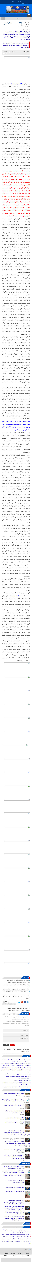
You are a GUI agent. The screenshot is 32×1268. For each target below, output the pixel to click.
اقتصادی (6, 1253)
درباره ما (22, 3)
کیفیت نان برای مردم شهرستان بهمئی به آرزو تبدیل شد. (14, 1106)
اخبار (27, 23)
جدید (27, 1227)
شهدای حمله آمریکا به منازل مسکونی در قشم (15, 1118)
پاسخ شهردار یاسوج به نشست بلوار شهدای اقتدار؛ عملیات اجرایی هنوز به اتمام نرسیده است (14, 1094)
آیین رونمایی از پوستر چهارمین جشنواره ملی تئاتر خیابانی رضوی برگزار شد (14, 1150)
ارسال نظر (13, 1045)
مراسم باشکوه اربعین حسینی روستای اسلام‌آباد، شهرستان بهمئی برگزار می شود (14, 1111)
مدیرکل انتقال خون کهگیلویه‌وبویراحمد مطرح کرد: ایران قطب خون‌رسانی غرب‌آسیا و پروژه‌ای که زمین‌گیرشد (13, 1100)
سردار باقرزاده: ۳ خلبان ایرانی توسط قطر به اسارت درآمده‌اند (17, 1074)
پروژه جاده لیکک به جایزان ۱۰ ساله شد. (21, 1080)
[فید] (2, 15)
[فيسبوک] (25, 1002)
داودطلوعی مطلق (26, 1010)
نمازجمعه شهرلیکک (11, 1010)
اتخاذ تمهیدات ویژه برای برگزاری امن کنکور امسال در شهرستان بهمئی (15, 1067)
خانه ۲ (13, 1256)
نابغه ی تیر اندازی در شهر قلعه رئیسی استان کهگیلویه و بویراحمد (16, 989)
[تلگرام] (28, 1002)
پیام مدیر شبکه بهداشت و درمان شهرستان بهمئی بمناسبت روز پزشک (15, 1063)
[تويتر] (19, 1002)
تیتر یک (27, 24)
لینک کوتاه (7, 1002)
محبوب (15, 1227)
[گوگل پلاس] (22, 1002)
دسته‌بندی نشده (26, 1090)
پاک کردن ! (6, 1045)
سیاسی (27, 26)
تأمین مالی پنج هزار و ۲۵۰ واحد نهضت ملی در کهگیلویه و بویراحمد (16, 1087)
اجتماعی (26, 1256)
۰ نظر (21, 23)
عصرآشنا (19, 1010)
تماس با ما (28, 3)
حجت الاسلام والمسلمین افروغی (15, 1008)
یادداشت (12, 1253)
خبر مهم (19, 1256)
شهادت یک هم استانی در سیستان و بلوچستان (15, 1122)
